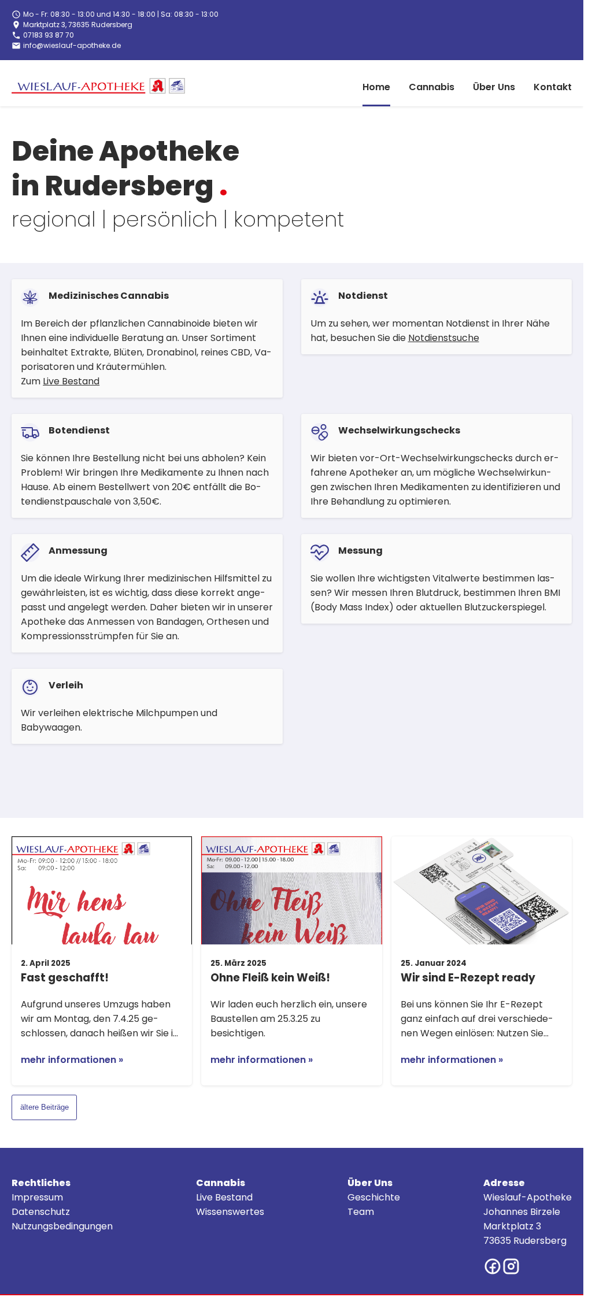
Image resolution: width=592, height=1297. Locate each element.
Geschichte (373, 1197)
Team (360, 1211)
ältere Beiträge (44, 1107)
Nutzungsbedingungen (62, 1226)
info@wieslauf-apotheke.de (72, 45)
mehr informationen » (72, 1059)
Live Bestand (71, 381)
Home (376, 87)
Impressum (37, 1197)
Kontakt (553, 87)
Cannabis (431, 87)
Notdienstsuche (443, 337)
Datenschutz (41, 1211)
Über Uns (494, 87)
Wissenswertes (230, 1211)
